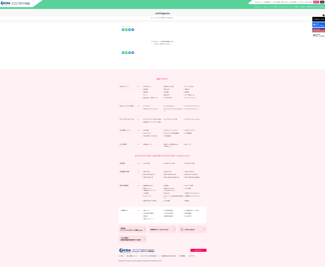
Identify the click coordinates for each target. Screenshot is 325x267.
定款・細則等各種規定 (148, 213)
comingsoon (169, 17)
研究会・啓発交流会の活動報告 (192, 177)
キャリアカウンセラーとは (285, 6)
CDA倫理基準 (167, 136)
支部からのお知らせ (189, 171)
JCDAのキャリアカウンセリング (150, 108)
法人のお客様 (276, 2)
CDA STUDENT (168, 97)
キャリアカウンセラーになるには (192, 119)
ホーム (152, 17)
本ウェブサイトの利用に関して (149, 256)
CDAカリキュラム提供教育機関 (171, 133)
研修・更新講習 (320, 6)
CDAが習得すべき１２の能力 (150, 136)
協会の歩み (167, 89)
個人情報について (132, 256)
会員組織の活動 (310, 6)
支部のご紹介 (146, 171)
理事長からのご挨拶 (169, 86)
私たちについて (259, 2)
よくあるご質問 (292, 2)
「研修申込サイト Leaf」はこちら (192, 193)
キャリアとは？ (146, 106)
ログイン (316, 2)
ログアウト (192, 256)
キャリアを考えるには (169, 106)
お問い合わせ (284, 2)
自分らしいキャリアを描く (270, 6)
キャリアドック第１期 (160, 17)
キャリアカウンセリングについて (192, 106)
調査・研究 (166, 95)
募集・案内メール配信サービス (150, 97)
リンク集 (120, 256)
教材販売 (187, 92)
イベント (145, 95)
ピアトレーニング (147, 196)
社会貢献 (166, 92)
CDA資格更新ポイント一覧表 (191, 210)
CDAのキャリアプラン (190, 130)
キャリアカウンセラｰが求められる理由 (152, 119)
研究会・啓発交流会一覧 (170, 174)
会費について (146, 210)
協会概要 (145, 89)
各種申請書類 (188, 213)
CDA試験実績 (188, 133)
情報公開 (145, 92)
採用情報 (182, 256)
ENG (322, 2)
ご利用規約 (146, 193)
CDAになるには (147, 133)
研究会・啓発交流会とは (149, 174)
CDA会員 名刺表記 (168, 213)
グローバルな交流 (189, 86)
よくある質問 (167, 200)
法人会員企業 (188, 216)
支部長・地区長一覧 (148, 177)
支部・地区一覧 (167, 171)
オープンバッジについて (190, 97)
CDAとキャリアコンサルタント (171, 130)
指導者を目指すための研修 (149, 200)
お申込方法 (166, 193)
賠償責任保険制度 (168, 216)
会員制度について (147, 144)
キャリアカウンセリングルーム (191, 108)
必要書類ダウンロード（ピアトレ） (192, 196)
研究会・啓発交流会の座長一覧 (171, 177)
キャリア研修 (188, 188)
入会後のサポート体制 (169, 163)
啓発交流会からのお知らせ (191, 174)
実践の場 (145, 216)
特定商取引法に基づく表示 (168, 256)
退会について (188, 144)
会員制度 (302, 6)
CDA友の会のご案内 (190, 163)
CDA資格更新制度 (168, 210)
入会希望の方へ (268, 2)
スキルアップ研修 (189, 185)
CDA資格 (295, 6)
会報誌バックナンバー (148, 218)
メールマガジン (300, 2)
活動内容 (187, 89)
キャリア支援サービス (190, 95)
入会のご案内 (146, 163)
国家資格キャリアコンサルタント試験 (152, 122)
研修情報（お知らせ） (148, 185)
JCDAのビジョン (147, 86)
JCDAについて (259, 6)
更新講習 (166, 185)
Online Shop (308, 2)
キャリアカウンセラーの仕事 (170, 119)
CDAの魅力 (146, 130)
